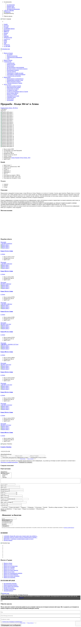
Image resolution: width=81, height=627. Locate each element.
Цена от (3, 486)
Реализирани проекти (13, 70)
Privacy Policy (23, 458)
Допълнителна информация (14, 57)
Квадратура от (4, 489)
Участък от (4, 504)
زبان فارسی (7, 39)
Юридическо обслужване (14, 87)
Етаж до (3, 494)
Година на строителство (7, 499)
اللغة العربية (7, 46)
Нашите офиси (11, 7)
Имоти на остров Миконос (11, 574)
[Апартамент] (6, 474)
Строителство (7, 61)
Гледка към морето (14, 507)
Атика (7, 108)
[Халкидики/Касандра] (7, 521)
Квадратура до (4, 491)
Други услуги (7, 84)
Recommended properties (10, 583)
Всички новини (8, 540)
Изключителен (40, 509)
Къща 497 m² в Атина (7, 331)
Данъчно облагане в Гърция (14, 83)
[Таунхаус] (6, 477)
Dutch (5, 34)
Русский (6, 27)
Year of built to (4, 500)
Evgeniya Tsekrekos (6, 447)
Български (6, 30)
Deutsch (6, 33)
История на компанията (13, 9)
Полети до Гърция (12, 94)
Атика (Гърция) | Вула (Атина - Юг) (20, 157)
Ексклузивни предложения (11, 586)
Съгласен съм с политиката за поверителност (12, 621)
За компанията (11, 4)
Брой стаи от (4, 495)
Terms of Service (30, 458)
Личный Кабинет (8, 590)
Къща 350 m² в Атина (7, 412)
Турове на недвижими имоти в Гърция (17, 91)
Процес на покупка (12, 56)
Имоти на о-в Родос (9, 569)
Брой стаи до (4, 497)
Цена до (3, 487)
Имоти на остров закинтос (11, 570)
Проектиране (10, 66)
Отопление (39, 507)
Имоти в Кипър (8, 60)
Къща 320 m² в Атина (7, 372)
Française (6, 36)
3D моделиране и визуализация (15, 67)
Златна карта (10, 98)
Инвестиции (7, 77)
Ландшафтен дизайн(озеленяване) (16, 74)
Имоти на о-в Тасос (9, 571)
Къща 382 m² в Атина (7, 392)
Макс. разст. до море (6, 502)
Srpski (5, 42)
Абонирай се (5, 526)
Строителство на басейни (14, 76)
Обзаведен (31, 507)
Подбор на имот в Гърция (14, 86)
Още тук (21, 597)
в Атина (3, 254)
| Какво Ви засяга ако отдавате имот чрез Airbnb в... (20, 536)
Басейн (45, 507)
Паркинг (23, 507)
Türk (5, 43)
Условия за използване (10, 589)
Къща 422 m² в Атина (7, 311)
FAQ (8, 58)
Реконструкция (11, 64)
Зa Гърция (9, 54)
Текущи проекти (11, 71)
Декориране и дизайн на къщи (15, 73)
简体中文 (6, 31)
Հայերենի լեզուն (9, 28)
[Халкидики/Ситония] (7, 523)
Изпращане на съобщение (25, 462)
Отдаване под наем (12, 90)
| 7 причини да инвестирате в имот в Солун (18, 539)
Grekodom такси (11, 97)
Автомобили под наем (13, 96)
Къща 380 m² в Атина (7, 351)
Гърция (3, 108)
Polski (5, 40)
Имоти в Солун (8, 564)
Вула (16, 108)
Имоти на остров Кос (9, 577)
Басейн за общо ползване (56, 507)
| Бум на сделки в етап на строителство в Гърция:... (20, 537)
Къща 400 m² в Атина (7, 432)
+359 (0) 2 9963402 (9, 10)
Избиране (3, 510)
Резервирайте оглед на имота (38, 457)
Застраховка (10, 100)
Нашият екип (10, 6)
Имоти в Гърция (8, 53)
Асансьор (4, 507)
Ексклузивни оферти (12, 93)
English (6, 24)
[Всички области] (7, 520)
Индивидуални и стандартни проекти (17, 68)
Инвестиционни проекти (14, 81)
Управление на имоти (13, 88)
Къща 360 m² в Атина (7, 271)
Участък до (4, 505)
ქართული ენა (8, 37)
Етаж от (3, 492)
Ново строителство (70, 507)
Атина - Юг (12, 108)
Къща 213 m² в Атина (7, 251)
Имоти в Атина (8, 563)
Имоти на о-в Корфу (9, 567)
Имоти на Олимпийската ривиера (13, 573)
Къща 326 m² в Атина (7, 291)
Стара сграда (17, 509)
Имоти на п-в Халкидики (11, 566)
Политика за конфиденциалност (9, 462)
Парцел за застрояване (29, 509)
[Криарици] (7, 524)
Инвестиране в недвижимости (15, 78)
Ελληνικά (6, 25)
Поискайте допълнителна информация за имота (15, 457)
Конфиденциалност (9, 587)
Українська (7, 44)
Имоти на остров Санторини (11, 576)
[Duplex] (6, 476)
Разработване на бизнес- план (15, 80)
